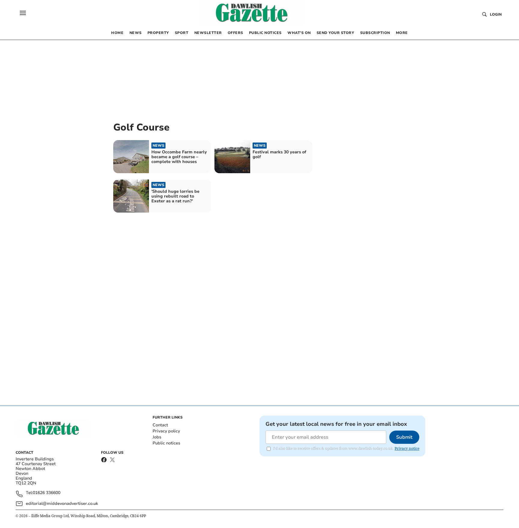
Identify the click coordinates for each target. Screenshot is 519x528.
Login (496, 14)
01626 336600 (46, 493)
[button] (23, 13)
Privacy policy (166, 431)
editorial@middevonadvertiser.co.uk (62, 503)
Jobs (157, 437)
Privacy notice (407, 448)
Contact (160, 425)
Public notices (166, 443)
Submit (404, 437)
